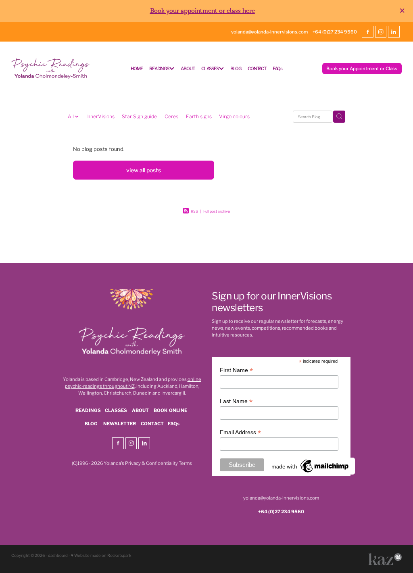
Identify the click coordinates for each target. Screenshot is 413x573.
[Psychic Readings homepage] (50, 68)
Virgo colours (234, 116)
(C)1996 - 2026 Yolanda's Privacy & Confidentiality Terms (132, 463)
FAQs (277, 68)
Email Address (240, 432)
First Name (236, 370)
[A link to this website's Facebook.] (367, 31)
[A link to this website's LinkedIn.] (393, 31)
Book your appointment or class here (202, 11)
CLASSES (210, 68)
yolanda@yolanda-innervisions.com (269, 31)
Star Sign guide (139, 116)
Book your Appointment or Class (361, 68)
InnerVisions (100, 116)
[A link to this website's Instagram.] (380, 31)
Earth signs (199, 116)
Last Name (236, 401)
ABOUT (187, 68)
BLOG (235, 68)
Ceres (171, 116)
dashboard (58, 555)
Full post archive (216, 211)
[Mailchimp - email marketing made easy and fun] (310, 472)
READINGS (159, 68)
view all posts (143, 170)
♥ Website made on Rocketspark (101, 555)
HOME (136, 68)
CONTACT (257, 68)
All (71, 116)
